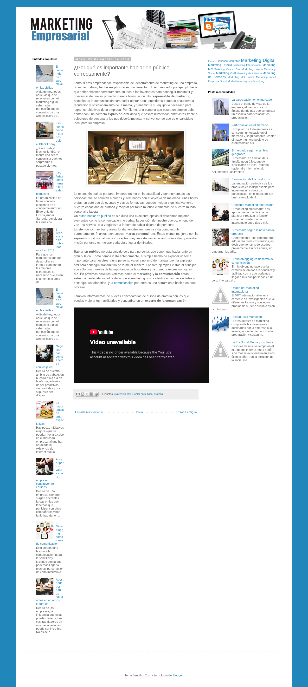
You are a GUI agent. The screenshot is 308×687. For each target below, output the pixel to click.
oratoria (158, 394)
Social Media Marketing (233, 81)
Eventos (212, 61)
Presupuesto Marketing (246, 317)
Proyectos (213, 81)
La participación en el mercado (251, 99)
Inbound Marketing (229, 60)
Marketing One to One (227, 69)
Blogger (178, 675)
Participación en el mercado (249, 125)
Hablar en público (142, 394)
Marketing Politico (252, 69)
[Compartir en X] (87, 394)
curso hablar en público (95, 216)
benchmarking (256, 81)
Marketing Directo (220, 65)
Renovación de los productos (250, 179)
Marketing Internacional (247, 65)
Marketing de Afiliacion (249, 73)
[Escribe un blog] (82, 394)
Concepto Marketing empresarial (252, 205)
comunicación (123, 283)
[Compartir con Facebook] (91, 394)
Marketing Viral (226, 73)
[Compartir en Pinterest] (96, 394)
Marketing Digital (258, 60)
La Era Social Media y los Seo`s (252, 342)
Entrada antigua (186, 412)
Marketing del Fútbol (241, 77)
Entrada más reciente (89, 412)
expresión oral (122, 394)
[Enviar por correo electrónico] (78, 394)
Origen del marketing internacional (245, 289)
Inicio (139, 412)
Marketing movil (266, 77)
